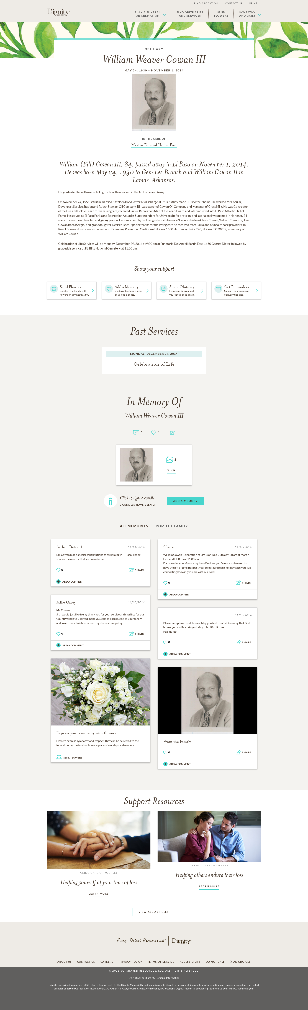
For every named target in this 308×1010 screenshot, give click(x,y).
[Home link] (58, 12)
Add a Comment (73, 581)
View (171, 469)
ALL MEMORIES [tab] (134, 526)
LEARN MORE (99, 893)
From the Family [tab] (170, 526)
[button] (150, 14)
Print (253, 3)
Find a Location (206, 3)
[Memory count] (136, 432)
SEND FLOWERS (72, 757)
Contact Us (233, 3)
